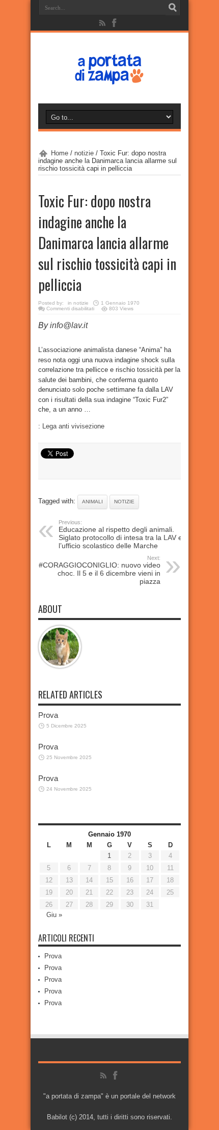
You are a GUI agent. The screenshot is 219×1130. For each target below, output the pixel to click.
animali (92, 501)
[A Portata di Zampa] (109, 78)
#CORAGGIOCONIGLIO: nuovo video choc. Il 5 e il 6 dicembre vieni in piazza (99, 570)
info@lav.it (69, 325)
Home (59, 153)
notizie (84, 153)
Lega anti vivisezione (73, 426)
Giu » (54, 915)
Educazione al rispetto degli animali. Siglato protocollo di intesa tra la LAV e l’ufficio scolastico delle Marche (120, 534)
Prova (48, 715)
